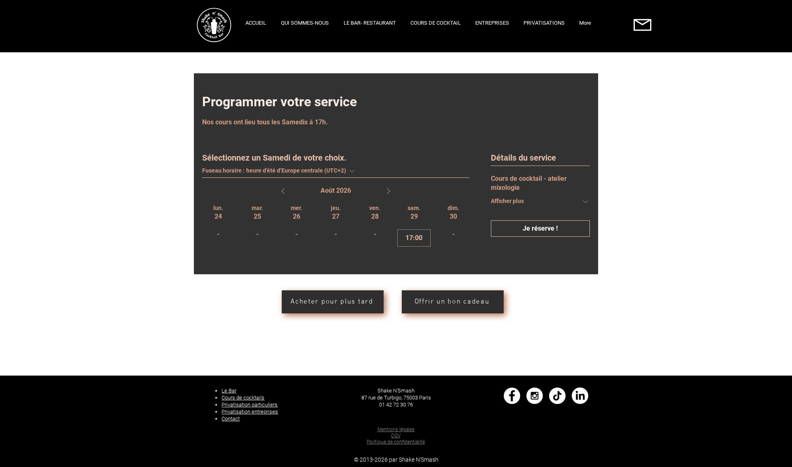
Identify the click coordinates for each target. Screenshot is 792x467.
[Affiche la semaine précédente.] (283, 191)
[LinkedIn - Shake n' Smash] (580, 396)
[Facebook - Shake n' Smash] (512, 396)
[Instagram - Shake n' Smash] (534, 396)
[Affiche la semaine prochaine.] (389, 191)
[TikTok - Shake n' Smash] (557, 396)
